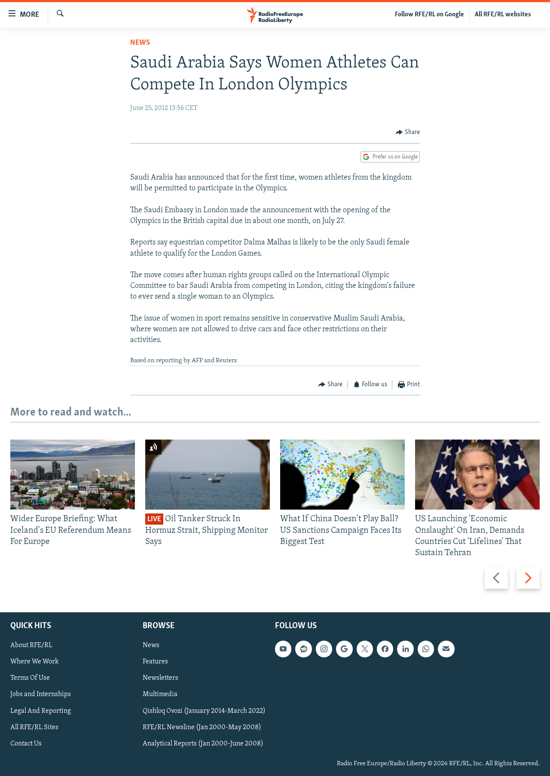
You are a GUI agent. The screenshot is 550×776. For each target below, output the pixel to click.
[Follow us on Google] (344, 649)
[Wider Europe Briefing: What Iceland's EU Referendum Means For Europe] (72, 475)
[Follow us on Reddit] (303, 649)
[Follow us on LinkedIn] (405, 649)
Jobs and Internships (40, 694)
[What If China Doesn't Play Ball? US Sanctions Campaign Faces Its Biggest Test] (342, 475)
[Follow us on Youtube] (283, 649)
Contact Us (26, 743)
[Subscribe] (446, 649)
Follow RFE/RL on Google (429, 14)
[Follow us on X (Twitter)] (365, 649)
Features (155, 662)
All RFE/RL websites (503, 14)
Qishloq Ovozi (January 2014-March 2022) (204, 711)
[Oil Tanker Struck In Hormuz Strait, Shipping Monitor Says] (207, 475)
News (140, 43)
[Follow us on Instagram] (324, 649)
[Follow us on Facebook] (385, 649)
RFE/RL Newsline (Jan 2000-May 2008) (202, 727)
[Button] (408, 132)
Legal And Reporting (40, 711)
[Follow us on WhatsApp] (426, 649)
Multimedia (160, 694)
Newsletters (160, 678)
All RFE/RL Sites (34, 727)
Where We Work (34, 662)
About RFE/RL (31, 645)
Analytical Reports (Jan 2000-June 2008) (203, 743)
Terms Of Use (30, 678)
